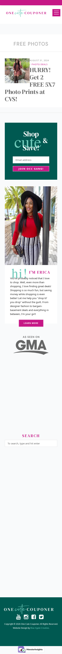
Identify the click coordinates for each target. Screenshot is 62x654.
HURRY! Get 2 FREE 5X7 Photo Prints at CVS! (30, 84)
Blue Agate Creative (39, 628)
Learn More (31, 323)
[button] (56, 12)
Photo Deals (40, 64)
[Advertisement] (31, 396)
